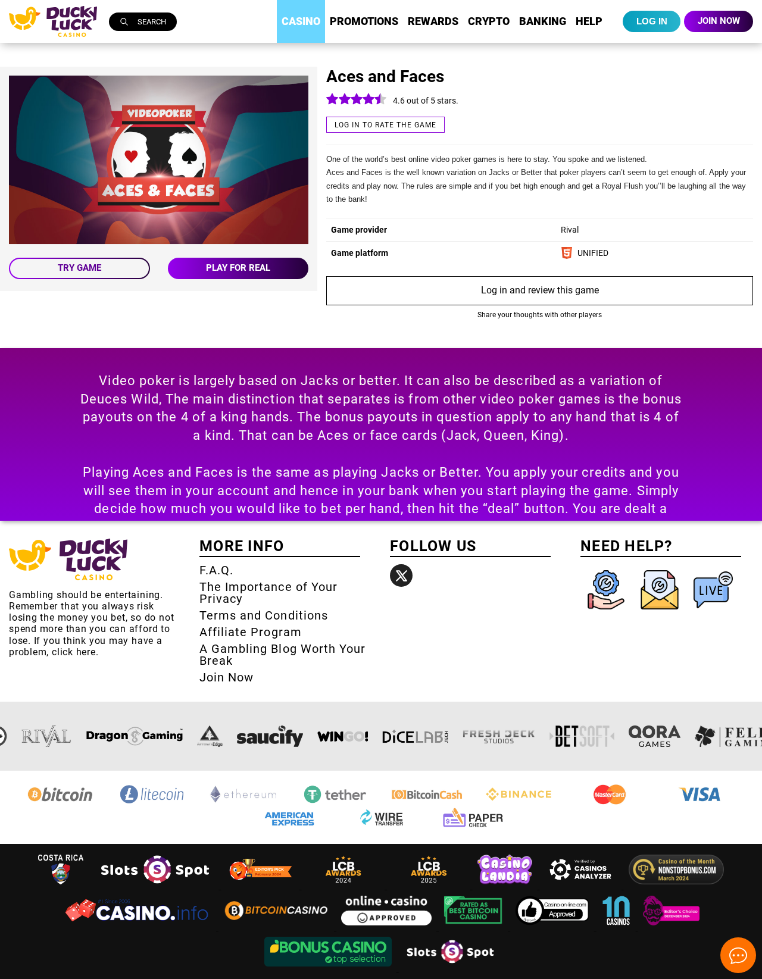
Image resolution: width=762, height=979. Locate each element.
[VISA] (702, 802)
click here (74, 652)
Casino (301, 21)
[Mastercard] (610, 802)
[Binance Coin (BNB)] (518, 802)
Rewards (433, 21)
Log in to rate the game (385, 125)
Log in (651, 21)
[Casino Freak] (671, 927)
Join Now (226, 677)
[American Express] (289, 827)
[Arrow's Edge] (209, 736)
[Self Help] (607, 612)
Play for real (238, 267)
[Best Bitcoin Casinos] (474, 927)
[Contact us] (661, 612)
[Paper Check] (472, 827)
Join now (719, 20)
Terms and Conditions (263, 615)
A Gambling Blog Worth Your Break (282, 655)
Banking (542, 21)
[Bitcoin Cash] (426, 802)
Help (589, 21)
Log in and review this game (540, 290)
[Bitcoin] (60, 802)
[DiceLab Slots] (415, 736)
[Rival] (46, 736)
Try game (79, 267)
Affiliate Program (250, 632)
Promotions (364, 21)
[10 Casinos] (617, 927)
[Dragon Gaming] (134, 736)
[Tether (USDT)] (335, 802)
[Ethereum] (243, 802)
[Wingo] (342, 736)
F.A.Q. (216, 570)
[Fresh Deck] (499, 736)
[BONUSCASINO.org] (329, 968)
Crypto (489, 21)
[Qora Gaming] (654, 736)
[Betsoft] (582, 736)
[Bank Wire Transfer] (381, 827)
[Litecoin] (151, 802)
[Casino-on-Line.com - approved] (553, 927)
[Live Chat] (713, 612)
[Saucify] (270, 736)
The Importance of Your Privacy (268, 593)
